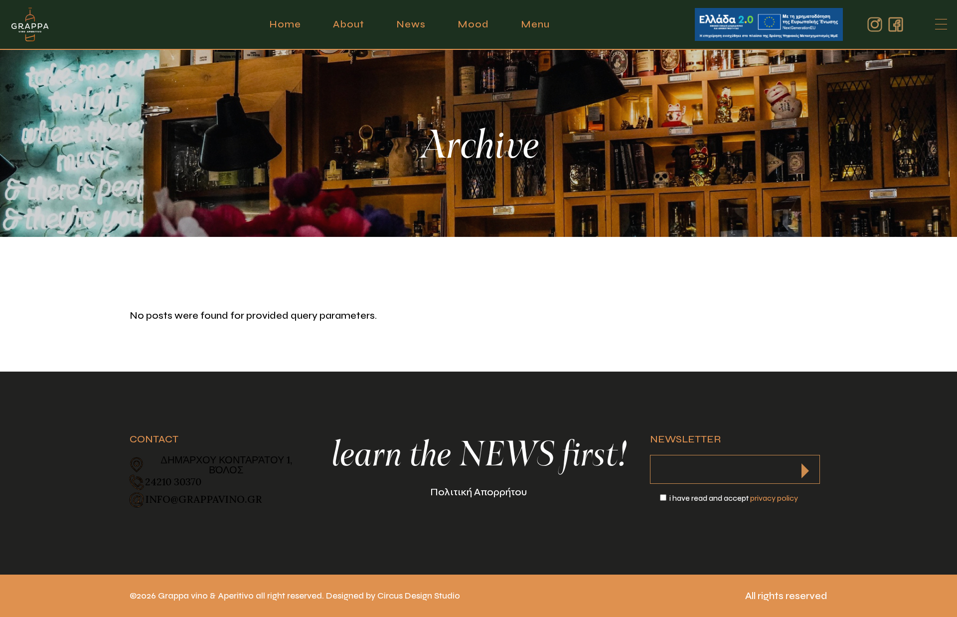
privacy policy (774, 498)
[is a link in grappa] (29, 24)
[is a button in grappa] (805, 467)
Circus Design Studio (418, 596)
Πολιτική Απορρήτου (478, 492)
